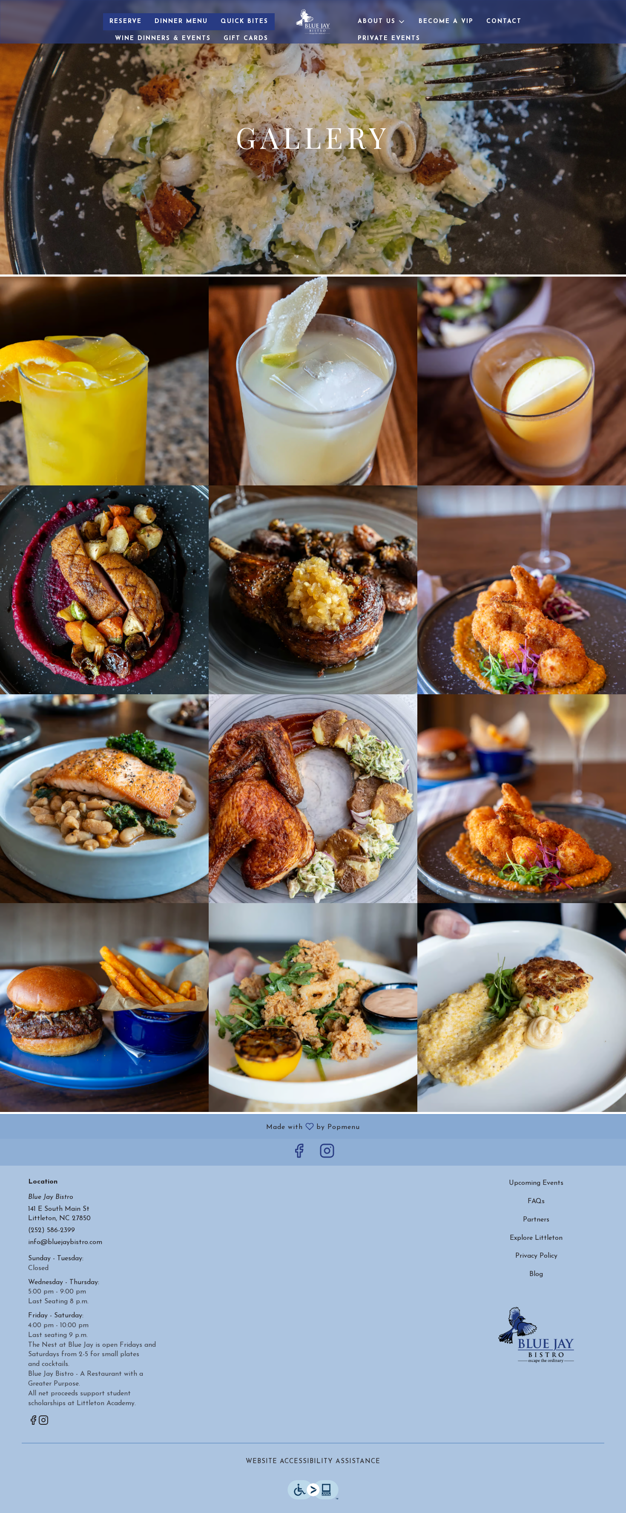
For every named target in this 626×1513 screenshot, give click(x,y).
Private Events (389, 38)
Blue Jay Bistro (536, 1334)
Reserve (125, 21)
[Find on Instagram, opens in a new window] (327, 1154)
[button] (381, 21)
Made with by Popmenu (183, 1126)
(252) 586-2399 (51, 1230)
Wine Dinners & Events (163, 38)
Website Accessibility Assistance (313, 1461)
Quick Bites (244, 21)
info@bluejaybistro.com (65, 1242)
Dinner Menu (181, 21)
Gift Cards (246, 38)
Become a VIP (446, 21)
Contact (504, 21)
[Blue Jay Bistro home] (313, 22)
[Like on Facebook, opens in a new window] (299, 1154)
